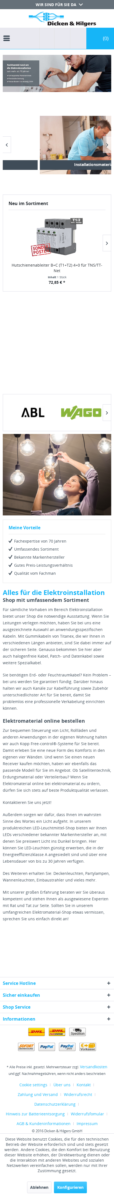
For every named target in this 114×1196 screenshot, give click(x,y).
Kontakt (84, 1084)
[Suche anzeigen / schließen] (47, 38)
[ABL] (33, 412)
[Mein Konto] (77, 38)
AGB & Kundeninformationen (44, 1123)
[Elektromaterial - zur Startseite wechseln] (62, 20)
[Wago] (81, 412)
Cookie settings (33, 1084)
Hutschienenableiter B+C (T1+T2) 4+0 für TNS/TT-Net (57, 267)
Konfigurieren (70, 1187)
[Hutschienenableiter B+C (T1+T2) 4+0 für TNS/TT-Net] (57, 237)
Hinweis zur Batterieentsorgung (35, 1113)
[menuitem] (8, 33)
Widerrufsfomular (87, 1113)
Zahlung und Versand (38, 1094)
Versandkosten (93, 1066)
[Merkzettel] (61, 38)
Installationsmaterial (85, 164)
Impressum (87, 1123)
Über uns (62, 1084)
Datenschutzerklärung (55, 1104)
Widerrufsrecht (78, 1094)
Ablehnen (39, 1187)
